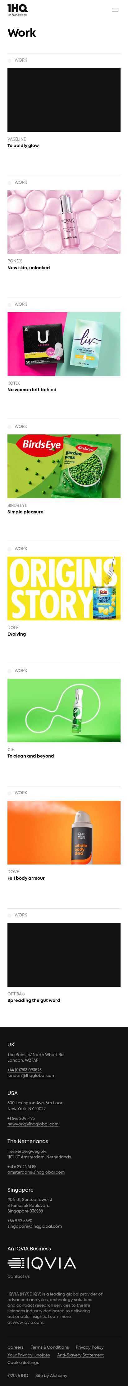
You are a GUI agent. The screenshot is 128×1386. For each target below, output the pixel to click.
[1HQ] (17, 10)
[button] (115, 10)
